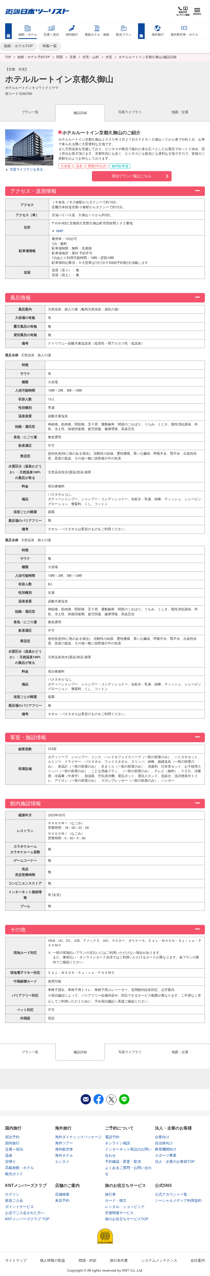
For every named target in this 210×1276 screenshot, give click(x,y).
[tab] (30, 112)
